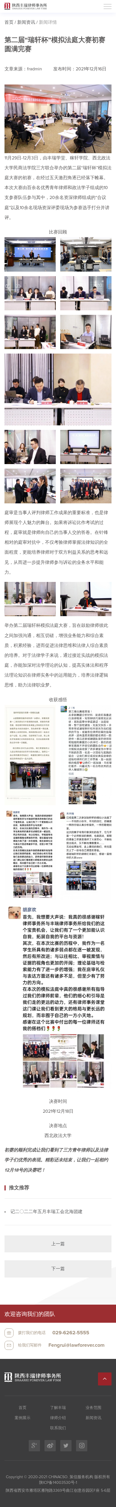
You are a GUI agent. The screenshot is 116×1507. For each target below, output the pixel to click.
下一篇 (58, 1268)
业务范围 (93, 1408)
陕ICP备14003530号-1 (58, 1483)
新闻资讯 (26, 22)
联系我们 (58, 1428)
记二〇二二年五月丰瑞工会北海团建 (46, 1211)
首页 (9, 22)
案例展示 (22, 1418)
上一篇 (58, 1244)
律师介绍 (58, 1418)
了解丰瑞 (58, 1408)
